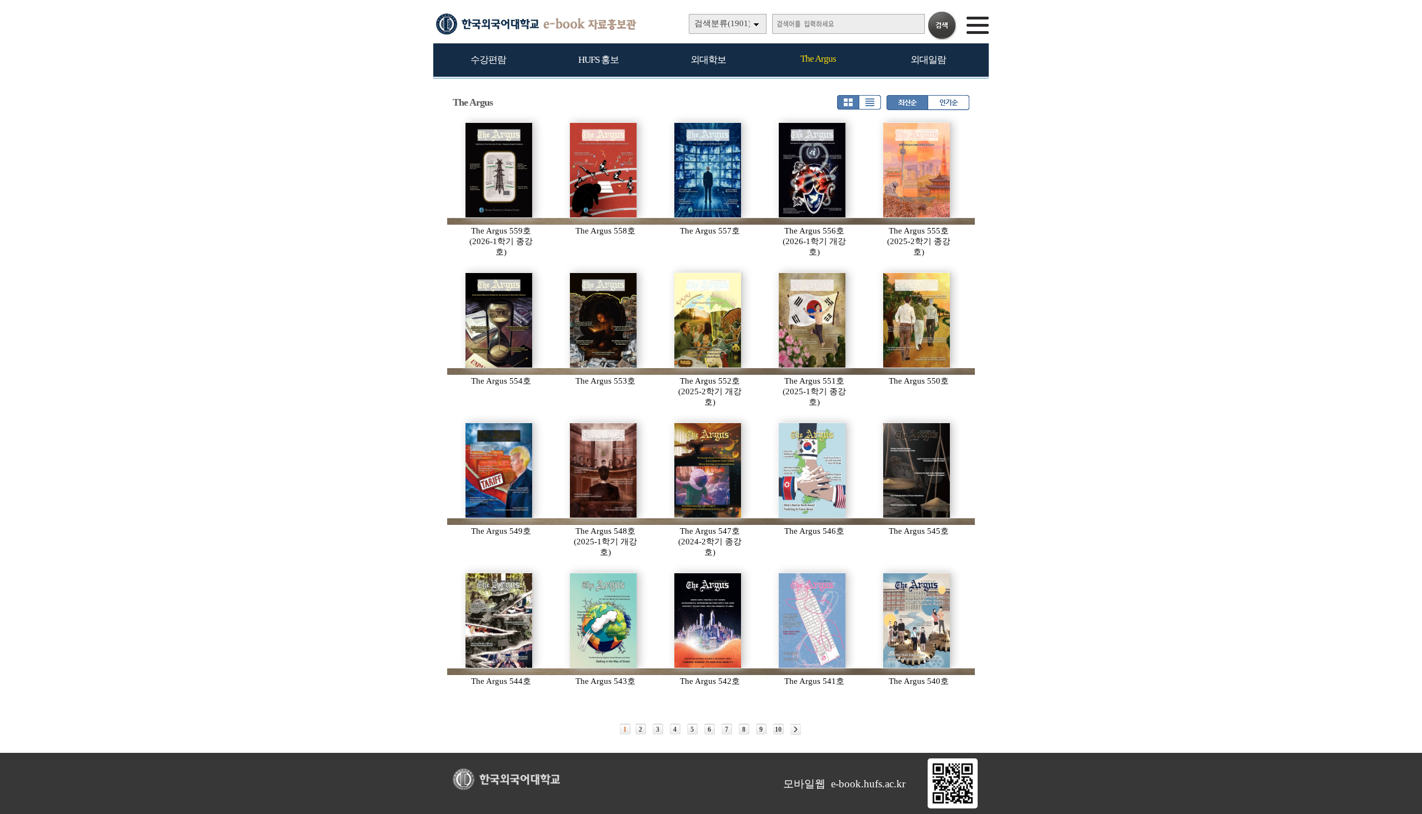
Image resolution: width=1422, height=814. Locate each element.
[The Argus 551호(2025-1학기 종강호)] (812, 320)
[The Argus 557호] (708, 170)
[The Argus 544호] (499, 620)
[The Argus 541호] (812, 620)
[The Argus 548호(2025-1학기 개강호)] (603, 470)
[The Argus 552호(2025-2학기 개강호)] (708, 320)
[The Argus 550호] (917, 320)
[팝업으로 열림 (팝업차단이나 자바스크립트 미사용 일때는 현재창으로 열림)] (953, 806)
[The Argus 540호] (917, 620)
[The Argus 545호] (917, 470)
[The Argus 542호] (708, 620)
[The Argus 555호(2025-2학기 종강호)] (917, 170)
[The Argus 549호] (499, 470)
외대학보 (708, 59)
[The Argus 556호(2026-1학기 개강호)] (812, 170)
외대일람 (928, 59)
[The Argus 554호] (499, 320)
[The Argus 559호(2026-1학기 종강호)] (499, 170)
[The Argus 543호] (603, 620)
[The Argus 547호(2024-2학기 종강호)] (708, 470)
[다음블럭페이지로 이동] (796, 729)
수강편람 (488, 59)
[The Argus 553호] (603, 320)
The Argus (818, 58)
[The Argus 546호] (812, 470)
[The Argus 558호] (603, 170)
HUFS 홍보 (598, 59)
